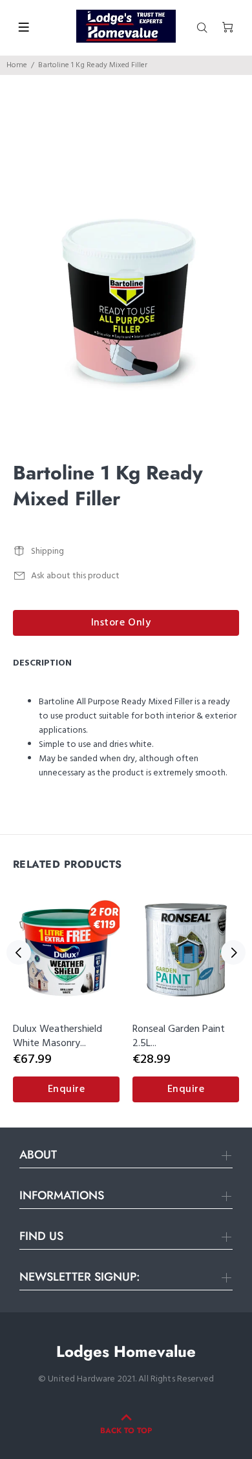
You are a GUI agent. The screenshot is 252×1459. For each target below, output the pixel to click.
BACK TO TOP (126, 1430)
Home (16, 65)
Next (233, 952)
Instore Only (121, 622)
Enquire (66, 1089)
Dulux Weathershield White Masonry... (57, 1036)
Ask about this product (75, 576)
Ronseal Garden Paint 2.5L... (178, 1036)
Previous (18, 952)
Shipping (47, 551)
